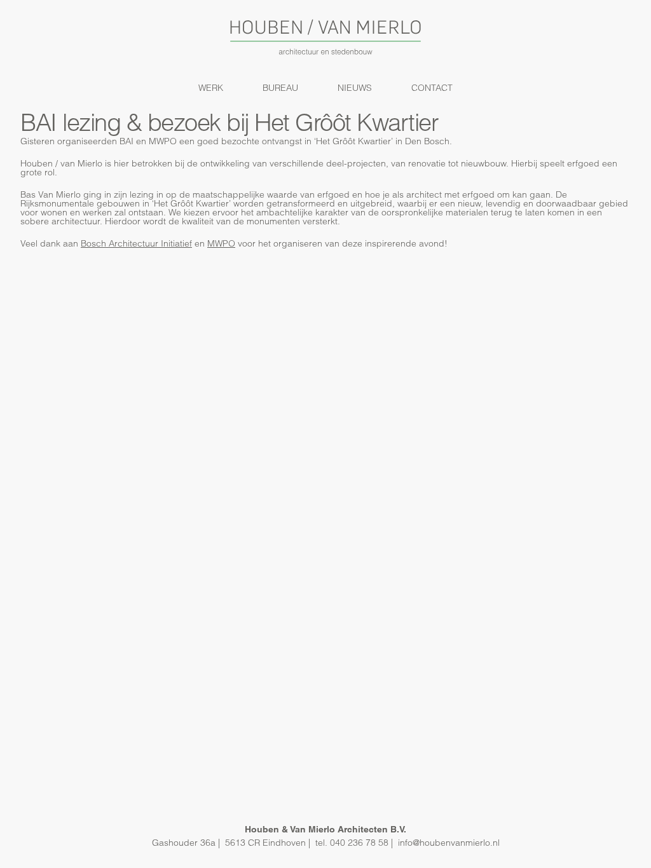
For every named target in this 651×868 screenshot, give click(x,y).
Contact (432, 87)
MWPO (221, 243)
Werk (210, 87)
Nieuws (355, 87)
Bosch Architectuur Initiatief (136, 243)
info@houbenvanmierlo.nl (449, 842)
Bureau (280, 87)
